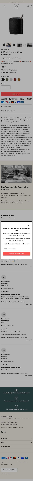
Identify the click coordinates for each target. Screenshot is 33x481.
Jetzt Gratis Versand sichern (16, 253)
